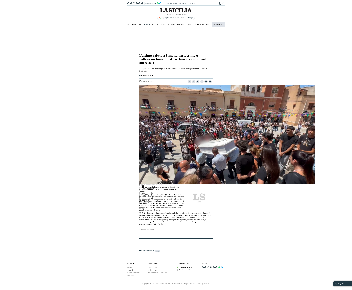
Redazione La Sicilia (147, 75)
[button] (220, 3)
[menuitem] (134, 24)
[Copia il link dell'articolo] (189, 81)
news (157, 251)
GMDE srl (206, 283)
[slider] (176, 203)
